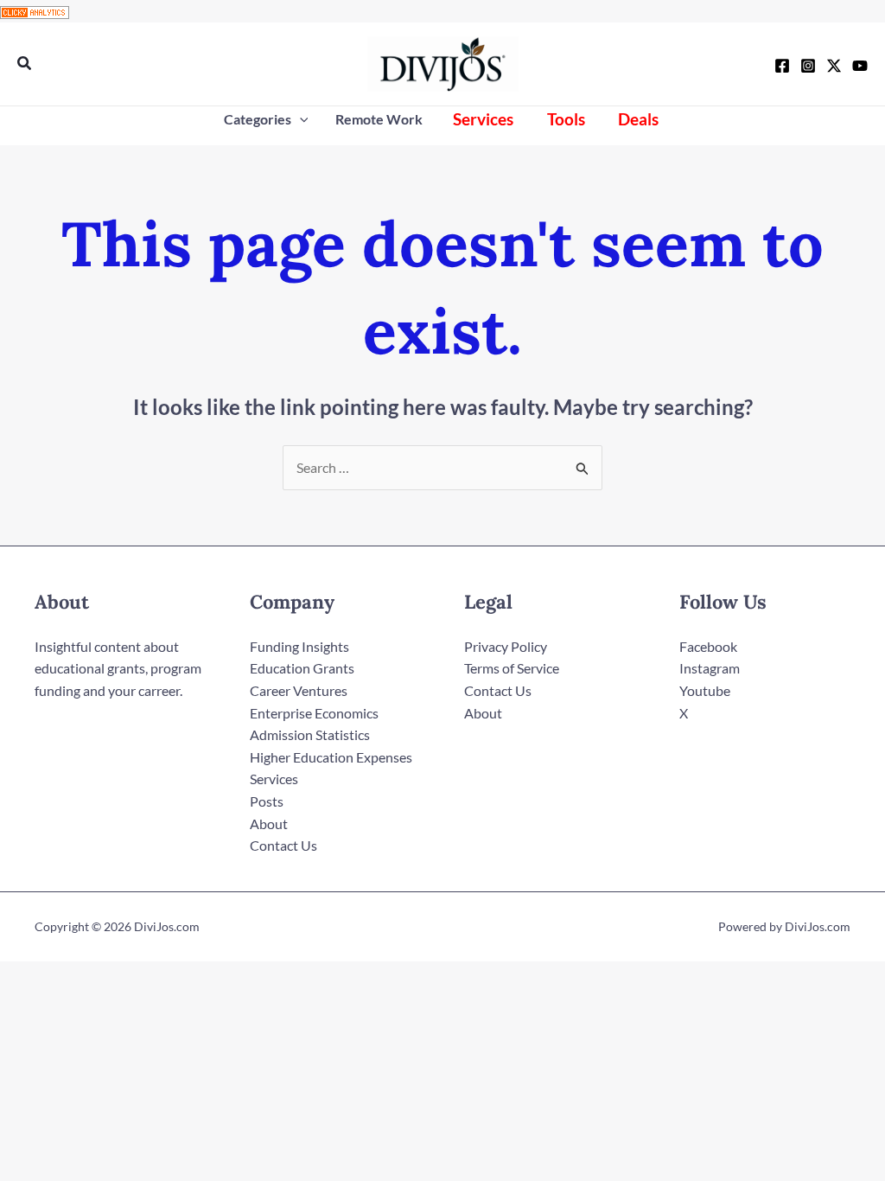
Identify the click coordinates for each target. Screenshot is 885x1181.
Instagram (709, 668)
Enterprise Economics (314, 713)
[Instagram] (808, 65)
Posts (266, 801)
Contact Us (283, 845)
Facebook (708, 646)
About (269, 823)
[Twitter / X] (834, 65)
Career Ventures (298, 690)
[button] (25, 63)
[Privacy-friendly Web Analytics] (34, 11)
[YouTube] (860, 65)
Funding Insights (299, 646)
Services (274, 778)
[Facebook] (782, 65)
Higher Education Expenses (331, 757)
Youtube (704, 690)
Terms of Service (511, 668)
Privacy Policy (505, 646)
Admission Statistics (310, 734)
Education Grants (302, 668)
